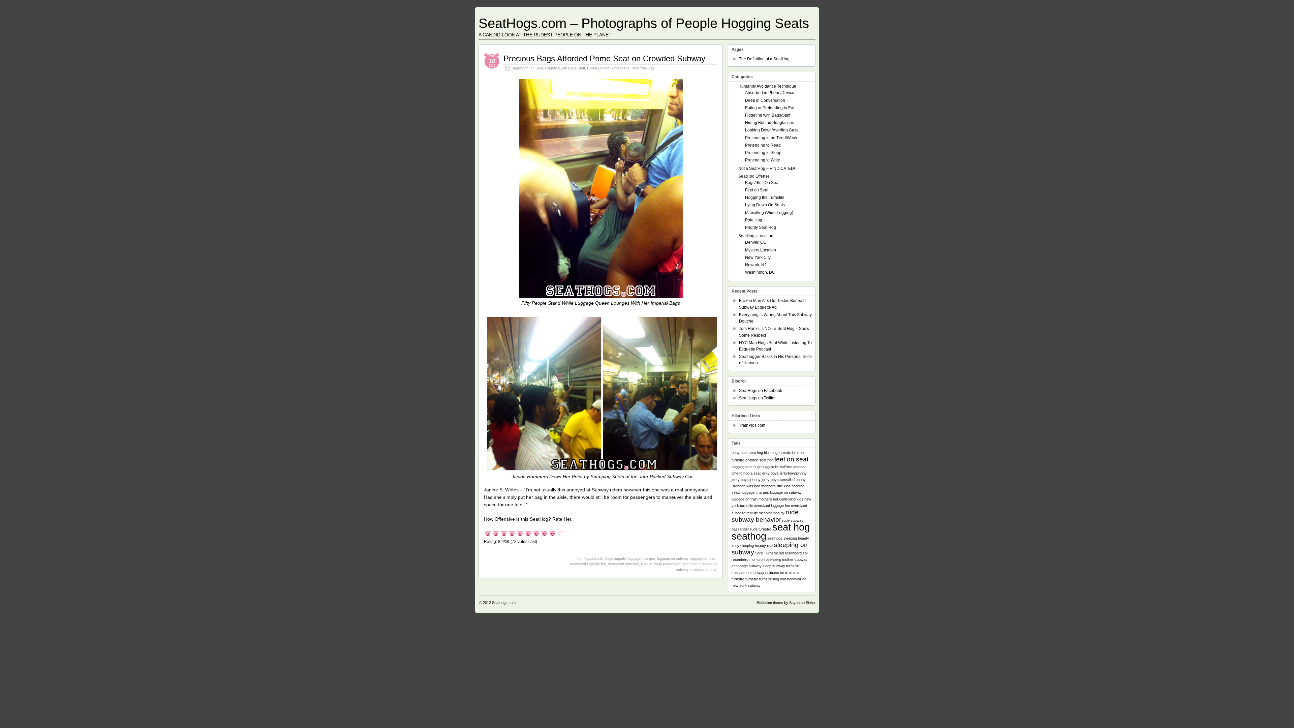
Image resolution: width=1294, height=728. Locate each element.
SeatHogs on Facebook (760, 390)
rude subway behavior (765, 516)
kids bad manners (761, 486)
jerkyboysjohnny (793, 473)
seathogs (774, 538)
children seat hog (759, 460)
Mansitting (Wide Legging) (769, 212)
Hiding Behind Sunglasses (608, 68)
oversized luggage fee (588, 564)
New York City (643, 68)
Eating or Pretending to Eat (769, 107)
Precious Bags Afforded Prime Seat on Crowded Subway (604, 58)
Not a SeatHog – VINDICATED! (766, 168)
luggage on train (703, 558)
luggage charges (641, 558)
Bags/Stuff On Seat (527, 68)
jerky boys (770, 473)
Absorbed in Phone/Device (769, 92)
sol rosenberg (790, 553)
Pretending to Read (763, 145)
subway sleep (760, 566)
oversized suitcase (623, 564)
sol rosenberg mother (776, 559)
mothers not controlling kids (781, 499)
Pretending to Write (762, 160)
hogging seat (742, 467)
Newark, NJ (755, 265)
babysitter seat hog (747, 453)
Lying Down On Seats (765, 205)
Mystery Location (760, 250)
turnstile (751, 579)
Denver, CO (755, 242)
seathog (749, 536)
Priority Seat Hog (760, 227)
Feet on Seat (756, 190)
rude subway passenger (660, 564)
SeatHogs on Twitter (757, 398)
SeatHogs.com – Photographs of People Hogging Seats (644, 23)
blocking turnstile (777, 453)
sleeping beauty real (756, 546)
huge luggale (615, 558)
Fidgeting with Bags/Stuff (565, 68)
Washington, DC (760, 272)
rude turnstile (760, 529)
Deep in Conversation (765, 100)
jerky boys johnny (746, 480)
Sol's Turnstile (766, 553)
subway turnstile (785, 566)
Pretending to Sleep (763, 152)
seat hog (689, 564)
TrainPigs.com (752, 425)
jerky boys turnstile (777, 480)
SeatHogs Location (755, 236)
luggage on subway (672, 558)
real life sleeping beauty (765, 513)
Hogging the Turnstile (764, 197)
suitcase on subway (748, 573)
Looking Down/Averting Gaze (772, 130)
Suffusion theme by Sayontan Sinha (786, 603)
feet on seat (791, 459)
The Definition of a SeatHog (764, 59)
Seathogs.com (504, 603)
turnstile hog (769, 579)
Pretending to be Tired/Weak (771, 137)
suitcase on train (703, 570)
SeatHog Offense (754, 176)
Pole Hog (753, 220)
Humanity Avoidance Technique (767, 86)
